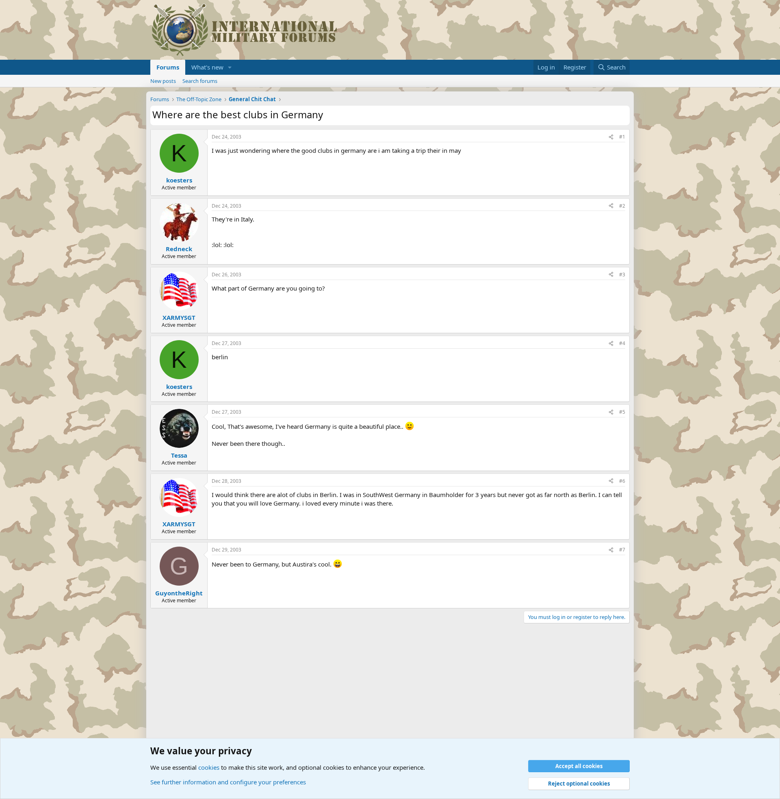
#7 (622, 549)
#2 (622, 205)
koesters (179, 180)
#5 (622, 411)
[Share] (611, 137)
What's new (207, 67)
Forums (167, 67)
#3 (622, 274)
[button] (230, 67)
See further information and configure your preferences (228, 782)
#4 (622, 343)
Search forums (199, 81)
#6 (622, 481)
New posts (163, 81)
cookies (208, 767)
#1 (622, 136)
